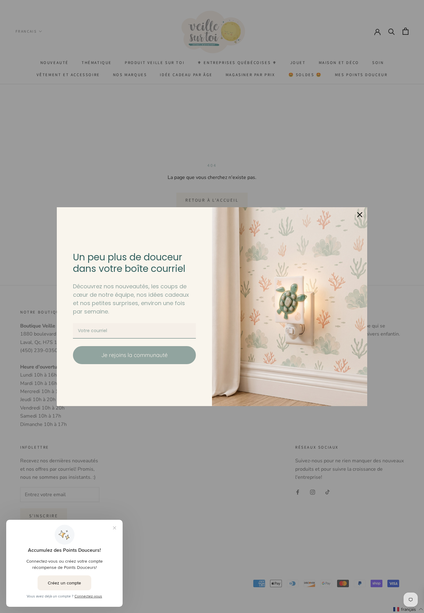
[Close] (359, 214)
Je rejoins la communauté (134, 355)
